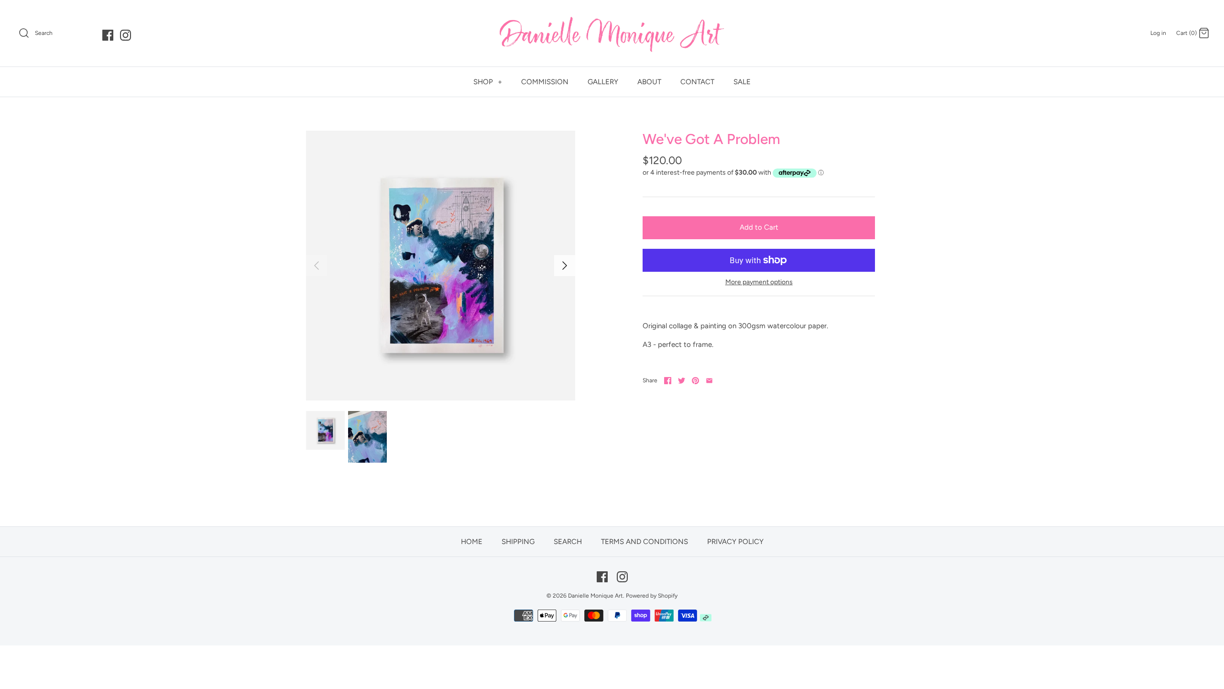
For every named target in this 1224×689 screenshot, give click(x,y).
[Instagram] (125, 35)
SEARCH (568, 541)
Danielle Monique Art (595, 595)
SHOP (487, 82)
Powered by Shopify (652, 595)
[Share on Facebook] (667, 380)
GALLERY (603, 82)
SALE (742, 82)
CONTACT (697, 82)
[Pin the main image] (695, 380)
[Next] (564, 265)
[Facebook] (107, 35)
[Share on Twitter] (681, 380)
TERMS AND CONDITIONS (644, 541)
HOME (471, 541)
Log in (1158, 33)
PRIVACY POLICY (735, 541)
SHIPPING (518, 541)
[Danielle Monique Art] (612, 33)
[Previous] (316, 265)
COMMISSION (544, 82)
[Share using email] (709, 380)
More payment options (759, 282)
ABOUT (649, 82)
